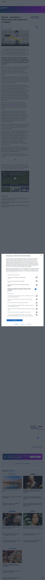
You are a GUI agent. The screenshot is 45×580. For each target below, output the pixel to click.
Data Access (22, 324)
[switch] (36, 277)
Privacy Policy (28, 324)
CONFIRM (15, 320)
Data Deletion (16, 324)
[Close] (41, 256)
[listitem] (22, 274)
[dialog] (22, 290)
